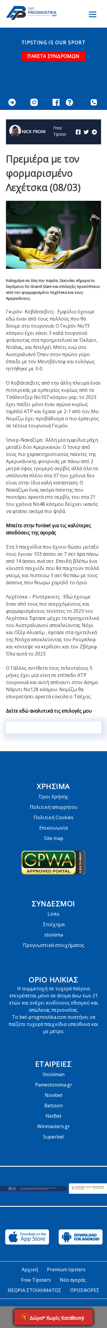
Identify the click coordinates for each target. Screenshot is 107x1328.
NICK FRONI (33, 131)
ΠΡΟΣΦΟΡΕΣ (84, 1290)
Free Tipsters (36, 1280)
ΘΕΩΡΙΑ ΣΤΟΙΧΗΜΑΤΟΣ (34, 1290)
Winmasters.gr (53, 1126)
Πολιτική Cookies (53, 817)
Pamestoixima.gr (53, 1084)
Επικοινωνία (53, 828)
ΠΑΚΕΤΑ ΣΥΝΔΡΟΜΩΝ (53, 56)
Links (53, 914)
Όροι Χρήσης (53, 796)
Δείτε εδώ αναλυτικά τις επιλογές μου (49, 711)
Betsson (53, 1105)
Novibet (53, 1095)
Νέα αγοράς (73, 1280)
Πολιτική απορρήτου (54, 807)
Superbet (53, 1136)
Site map (53, 838)
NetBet (53, 1116)
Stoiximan (53, 1074)
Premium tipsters (66, 1269)
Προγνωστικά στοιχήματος (53, 945)
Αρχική (30, 1269)
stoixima (53, 934)
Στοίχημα (53, 924)
